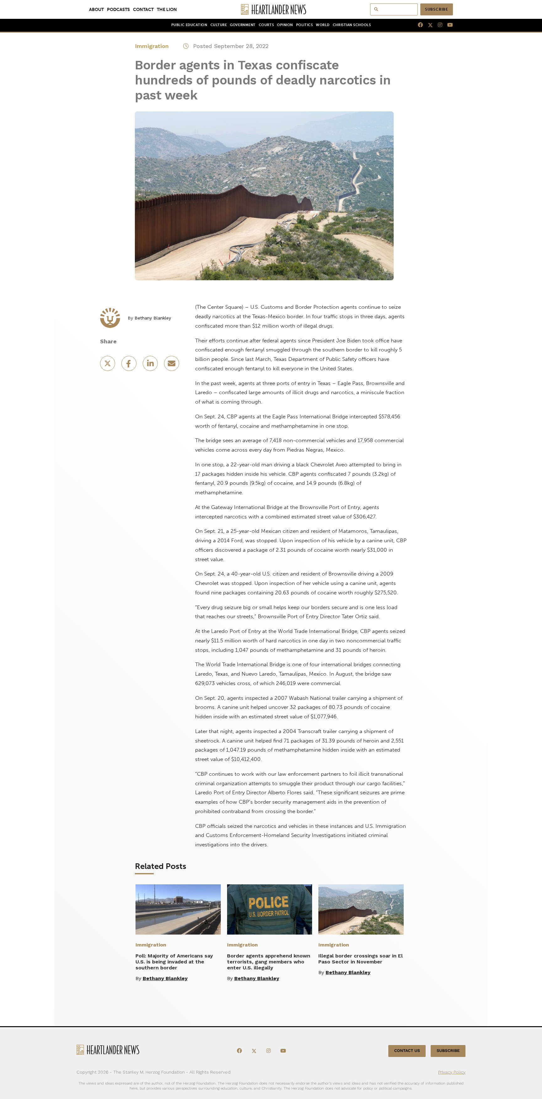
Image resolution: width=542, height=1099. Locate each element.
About (96, 9)
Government (242, 25)
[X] (428, 25)
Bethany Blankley (153, 317)
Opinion (285, 25)
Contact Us (407, 1050)
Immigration (152, 46)
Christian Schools (352, 25)
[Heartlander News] (271, 9)
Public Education (189, 25)
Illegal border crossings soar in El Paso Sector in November (360, 959)
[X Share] (108, 365)
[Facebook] (418, 25)
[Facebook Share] (129, 365)
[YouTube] (447, 25)
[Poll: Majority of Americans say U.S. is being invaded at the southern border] (178, 909)
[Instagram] (437, 25)
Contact (143, 9)
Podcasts (118, 9)
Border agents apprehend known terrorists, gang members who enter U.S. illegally (268, 962)
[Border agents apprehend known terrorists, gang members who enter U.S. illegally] (269, 909)
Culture (218, 25)
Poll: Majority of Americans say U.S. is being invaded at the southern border (174, 962)
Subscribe (436, 9)
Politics (304, 25)
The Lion (167, 9)
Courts (266, 25)
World (323, 25)
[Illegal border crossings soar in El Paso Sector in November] (361, 909)
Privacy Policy (451, 1072)
